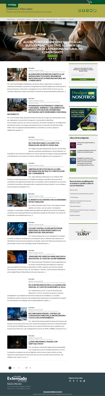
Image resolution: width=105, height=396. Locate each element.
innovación (49, 311)
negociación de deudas (60, 71)
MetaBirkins (35, 254)
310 (26, 368)
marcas (31, 254)
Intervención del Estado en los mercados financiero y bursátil (80, 201)
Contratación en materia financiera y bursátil (81, 193)
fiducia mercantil (51, 102)
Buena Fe (37, 71)
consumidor (51, 166)
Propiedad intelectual (50, 254)
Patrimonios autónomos (34, 103)
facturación (47, 197)
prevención (50, 339)
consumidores (33, 140)
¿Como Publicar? (21, 19)
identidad (41, 225)
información (57, 166)
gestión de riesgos (49, 140)
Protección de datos (48, 225)
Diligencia (38, 339)
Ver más (73, 170)
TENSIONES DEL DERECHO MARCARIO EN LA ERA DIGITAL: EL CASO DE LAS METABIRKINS (47, 257)
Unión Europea (55, 311)
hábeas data (36, 225)
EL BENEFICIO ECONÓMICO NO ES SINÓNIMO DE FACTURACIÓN (47, 201)
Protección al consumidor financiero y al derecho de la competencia (82, 210)
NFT (45, 254)
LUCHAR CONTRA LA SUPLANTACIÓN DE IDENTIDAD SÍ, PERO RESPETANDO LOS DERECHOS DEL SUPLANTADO (45, 230)
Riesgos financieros (75, 215)
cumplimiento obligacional (44, 71)
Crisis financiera (74, 197)
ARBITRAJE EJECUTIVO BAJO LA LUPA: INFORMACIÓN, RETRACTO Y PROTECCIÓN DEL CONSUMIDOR (46, 171)
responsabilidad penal (57, 140)
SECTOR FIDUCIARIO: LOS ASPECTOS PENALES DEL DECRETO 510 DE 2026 (44, 144)
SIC (55, 197)
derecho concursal (43, 102)
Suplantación (55, 225)
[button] (7, 41)
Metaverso (41, 254)
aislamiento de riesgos (34, 102)
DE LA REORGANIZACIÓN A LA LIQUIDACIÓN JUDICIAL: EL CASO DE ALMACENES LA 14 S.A (47, 286)
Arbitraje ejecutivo (33, 166)
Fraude (41, 339)
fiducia (43, 140)
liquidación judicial (55, 282)
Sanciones (52, 197)
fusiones (45, 311)
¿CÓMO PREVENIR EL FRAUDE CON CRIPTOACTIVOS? (43, 343)
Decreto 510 (38, 140)
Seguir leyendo (52, 56)
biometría (32, 225)
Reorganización (62, 282)
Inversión (45, 339)
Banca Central (73, 190)
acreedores (32, 71)
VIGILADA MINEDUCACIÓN (52, 392)
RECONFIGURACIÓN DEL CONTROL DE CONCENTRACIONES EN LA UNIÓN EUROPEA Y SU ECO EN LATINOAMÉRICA (47, 315)
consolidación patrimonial (40, 282)
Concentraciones (39, 311)
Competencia (32, 311)
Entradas (31, 68)
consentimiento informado (43, 166)
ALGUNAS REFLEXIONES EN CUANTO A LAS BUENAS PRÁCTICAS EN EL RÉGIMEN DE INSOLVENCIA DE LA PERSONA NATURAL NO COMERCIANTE (47, 77)
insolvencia (53, 71)
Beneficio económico (34, 197)
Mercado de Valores (75, 206)
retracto (62, 166)
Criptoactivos (32, 339)
